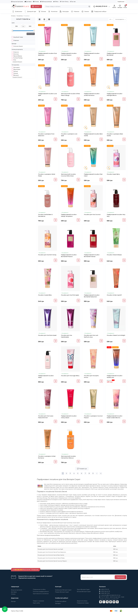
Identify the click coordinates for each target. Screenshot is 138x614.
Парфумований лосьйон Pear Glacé (93, 175)
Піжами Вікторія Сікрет (62, 592)
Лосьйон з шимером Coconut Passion (93, 416)
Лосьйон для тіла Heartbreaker (66, 336)
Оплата (36, 1)
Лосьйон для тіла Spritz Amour (91, 376)
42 (110, 19)
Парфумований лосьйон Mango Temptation (69, 215)
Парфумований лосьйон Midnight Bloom (114, 94)
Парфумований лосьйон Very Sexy (116, 215)
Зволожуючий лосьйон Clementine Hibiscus (68, 457)
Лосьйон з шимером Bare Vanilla (115, 134)
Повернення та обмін (39, 589)
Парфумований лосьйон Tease (46, 376)
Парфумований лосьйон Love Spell (47, 94)
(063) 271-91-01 (105, 589)
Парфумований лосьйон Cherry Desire (69, 416)
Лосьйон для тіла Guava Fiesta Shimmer (45, 416)
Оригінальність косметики (41, 593)
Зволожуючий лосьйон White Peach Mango (70, 94)
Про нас (73, 1)
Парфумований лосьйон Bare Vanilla (93, 134)
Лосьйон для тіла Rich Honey (47, 255)
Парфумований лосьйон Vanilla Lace (114, 376)
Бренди (13, 601)
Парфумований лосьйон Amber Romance (91, 94)
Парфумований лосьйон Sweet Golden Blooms (114, 416)
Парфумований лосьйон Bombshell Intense (91, 255)
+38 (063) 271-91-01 (101, 6)
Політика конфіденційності (41, 591)
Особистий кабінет (60, 601)
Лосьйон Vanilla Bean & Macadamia (45, 215)
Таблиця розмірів (46, 1)
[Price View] (49, 19)
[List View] (39, 19)
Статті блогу (65, 1)
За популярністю (119, 19)
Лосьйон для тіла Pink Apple (70, 295)
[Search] (89, 6)
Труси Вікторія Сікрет (83, 589)
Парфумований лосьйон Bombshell (114, 54)
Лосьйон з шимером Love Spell (69, 134)
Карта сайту (36, 603)
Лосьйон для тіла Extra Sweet (47, 335)
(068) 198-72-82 (105, 593)
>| (100, 473)
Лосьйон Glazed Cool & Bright (116, 335)
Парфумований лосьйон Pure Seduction (47, 54)
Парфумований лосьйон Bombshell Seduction (91, 296)
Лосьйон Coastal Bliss (45, 295)
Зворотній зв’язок (82, 601)
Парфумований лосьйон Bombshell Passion (69, 255)
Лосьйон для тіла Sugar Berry (70, 375)
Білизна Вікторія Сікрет (84, 591)
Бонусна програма (17, 1)
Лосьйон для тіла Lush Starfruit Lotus (91, 336)
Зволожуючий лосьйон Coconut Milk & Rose (68, 175)
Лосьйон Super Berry (113, 174)
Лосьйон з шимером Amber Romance (47, 457)
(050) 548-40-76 (105, 591)
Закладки (58, 603)
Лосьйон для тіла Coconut (92, 214)
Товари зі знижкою (38, 601)
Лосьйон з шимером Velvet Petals (46, 175)
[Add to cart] (55, 58)
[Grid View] (44, 19)
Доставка (28, 1)
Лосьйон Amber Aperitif (114, 295)
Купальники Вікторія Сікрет (63, 590)
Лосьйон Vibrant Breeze (114, 255)
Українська (120, 1)
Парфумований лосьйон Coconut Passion (69, 54)
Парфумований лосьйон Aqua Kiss (91, 54)
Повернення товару (83, 603)
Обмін (56, 1)
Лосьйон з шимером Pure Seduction (46, 134)
